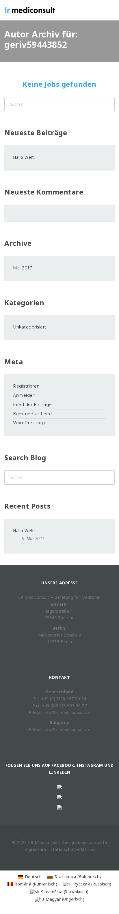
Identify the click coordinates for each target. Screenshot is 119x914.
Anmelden (24, 395)
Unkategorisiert (30, 327)
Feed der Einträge (32, 404)
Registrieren (26, 386)
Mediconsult (47, 842)
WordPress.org (29, 422)
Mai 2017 (22, 268)
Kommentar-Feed (32, 413)
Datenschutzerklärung (73, 849)
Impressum (34, 849)
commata (97, 842)
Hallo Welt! (24, 157)
